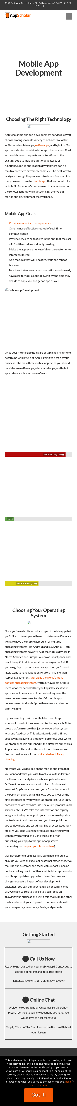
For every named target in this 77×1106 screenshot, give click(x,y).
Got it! (38, 1095)
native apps (42, 145)
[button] (69, 16)
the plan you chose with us (38, 846)
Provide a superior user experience (30, 223)
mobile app (40, 181)
